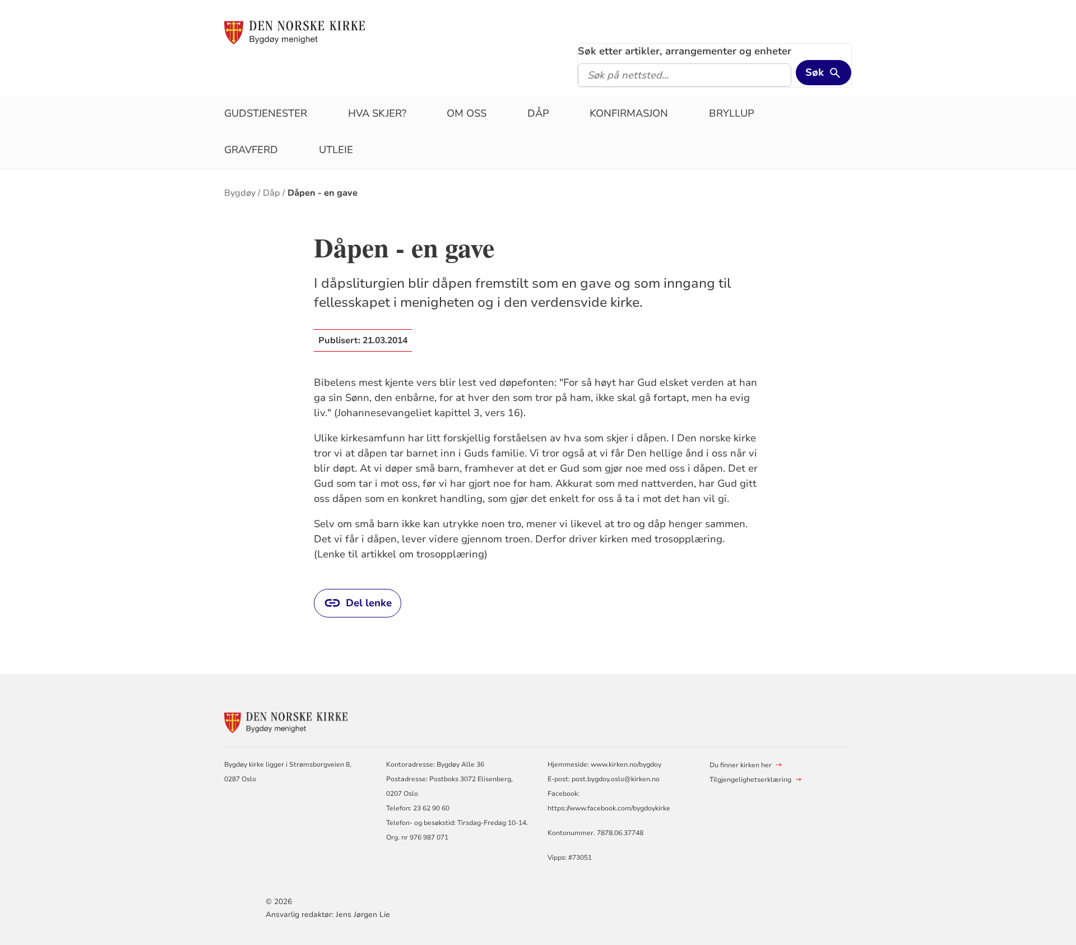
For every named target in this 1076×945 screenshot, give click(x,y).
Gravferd (251, 149)
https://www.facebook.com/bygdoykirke (609, 808)
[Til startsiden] (294, 32)
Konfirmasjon (629, 113)
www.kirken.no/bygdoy (626, 764)
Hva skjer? (377, 113)
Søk (814, 72)
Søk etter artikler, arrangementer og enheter (684, 51)
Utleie (336, 149)
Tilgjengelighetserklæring (750, 779)
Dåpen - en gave (322, 193)
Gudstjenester (265, 113)
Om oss (466, 113)
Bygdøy (240, 193)
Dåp (538, 113)
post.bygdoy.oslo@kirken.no (616, 779)
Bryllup (731, 113)
